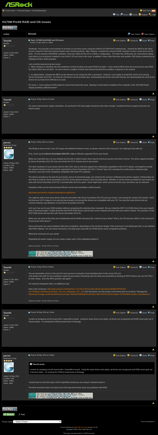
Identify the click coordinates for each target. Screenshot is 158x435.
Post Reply (8, 28)
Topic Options (149, 34)
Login (154, 15)
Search (126, 15)
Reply (152, 41)
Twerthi (7, 40)
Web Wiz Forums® (80, 427)
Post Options (121, 41)
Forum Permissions (148, 421)
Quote (144, 41)
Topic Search (135, 34)
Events (135, 15)
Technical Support (23, 11)
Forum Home (10, 11)
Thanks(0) (134, 41)
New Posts (147, 11)
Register (144, 15)
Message (32, 34)
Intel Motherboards (39, 11)
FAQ (117, 15)
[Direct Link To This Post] (29, 40)
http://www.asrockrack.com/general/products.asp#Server (52, 193)
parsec (7, 142)
